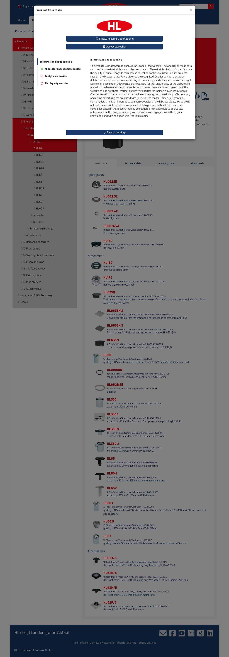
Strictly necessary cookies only (116, 38)
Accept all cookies (116, 46)
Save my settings (116, 132)
